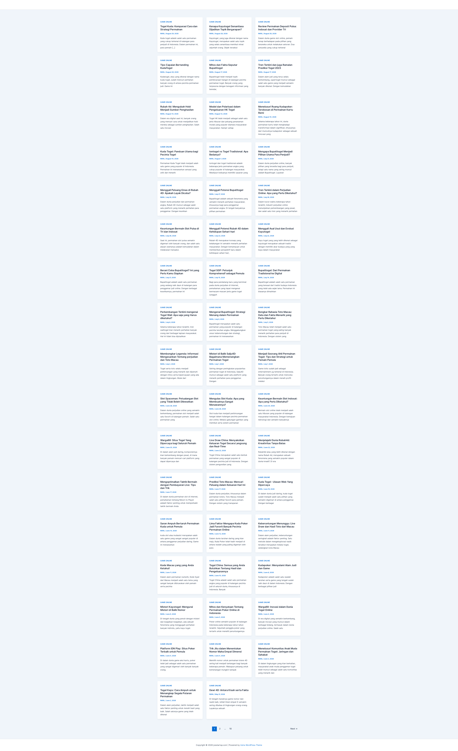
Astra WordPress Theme (251, 745)
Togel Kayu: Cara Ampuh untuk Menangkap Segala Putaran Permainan (178, 693)
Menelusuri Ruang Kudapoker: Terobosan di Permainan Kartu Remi (275, 109)
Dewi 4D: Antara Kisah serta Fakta (228, 690)
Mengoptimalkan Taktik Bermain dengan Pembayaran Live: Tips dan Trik (178, 484)
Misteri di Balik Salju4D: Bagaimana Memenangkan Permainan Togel (224, 356)
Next (293, 728)
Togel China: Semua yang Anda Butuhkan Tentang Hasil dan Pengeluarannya (227, 568)
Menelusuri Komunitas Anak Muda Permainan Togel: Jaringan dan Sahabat (277, 651)
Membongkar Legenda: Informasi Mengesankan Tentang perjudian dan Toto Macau (179, 356)
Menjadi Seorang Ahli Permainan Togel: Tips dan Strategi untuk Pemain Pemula (276, 356)
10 (230, 728)
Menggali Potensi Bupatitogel (226, 190)
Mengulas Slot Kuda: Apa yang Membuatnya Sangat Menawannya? (226, 401)
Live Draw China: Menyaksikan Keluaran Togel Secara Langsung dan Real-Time (228, 443)
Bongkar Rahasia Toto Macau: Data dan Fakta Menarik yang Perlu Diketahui (275, 315)
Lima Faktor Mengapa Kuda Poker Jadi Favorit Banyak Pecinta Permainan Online (228, 526)
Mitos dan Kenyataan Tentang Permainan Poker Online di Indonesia (226, 610)
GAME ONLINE (166, 22)
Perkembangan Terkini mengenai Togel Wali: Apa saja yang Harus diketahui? (179, 315)
